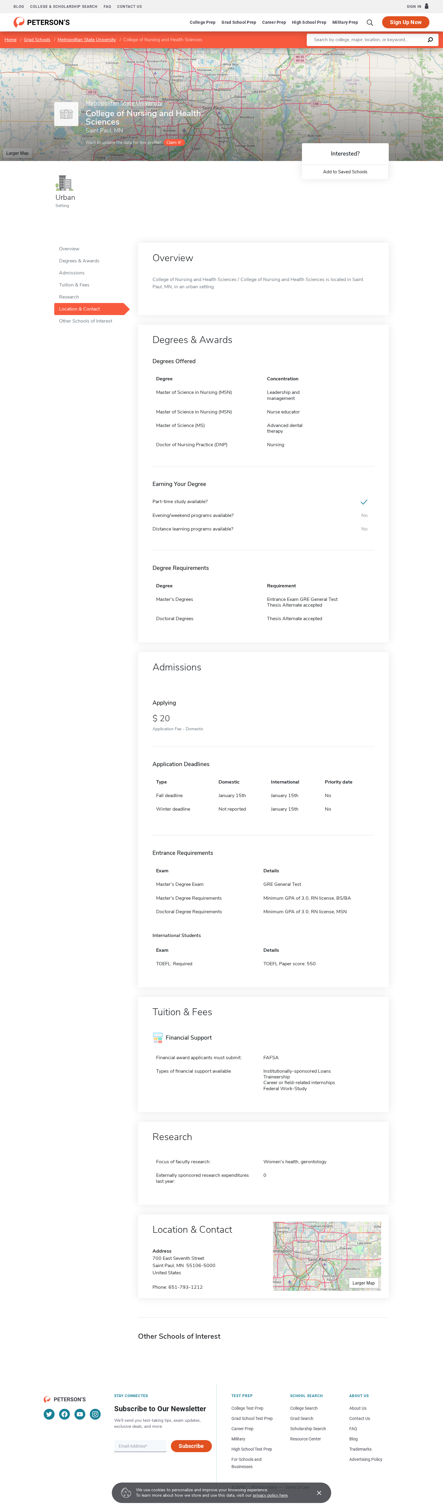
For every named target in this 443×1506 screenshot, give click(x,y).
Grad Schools (37, 40)
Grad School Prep (239, 22)
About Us (357, 1408)
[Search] (370, 22)
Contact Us (359, 1418)
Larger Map (17, 153)
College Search (304, 1408)
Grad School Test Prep (252, 1418)
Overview (69, 249)
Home (11, 40)
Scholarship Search (308, 1428)
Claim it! (173, 142)
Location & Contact (79, 309)
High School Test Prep (251, 1449)
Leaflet (372, 51)
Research (69, 297)
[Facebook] (64, 1414)
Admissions (72, 273)
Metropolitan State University (87, 40)
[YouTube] (79, 1414)
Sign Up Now (406, 22)
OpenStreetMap (402, 51)
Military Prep (345, 22)
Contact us (129, 7)
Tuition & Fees (74, 285)
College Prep (202, 22)
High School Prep (309, 22)
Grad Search (301, 1418)
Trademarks (360, 1449)
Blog (19, 7)
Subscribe (191, 1446)
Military (238, 1438)
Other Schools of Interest (85, 321)
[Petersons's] (42, 22)
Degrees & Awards (79, 261)
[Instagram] (95, 1414)
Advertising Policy (365, 1459)
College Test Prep (247, 1408)
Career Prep (274, 22)
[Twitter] (49, 1414)
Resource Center (305, 1438)
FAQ (107, 7)
